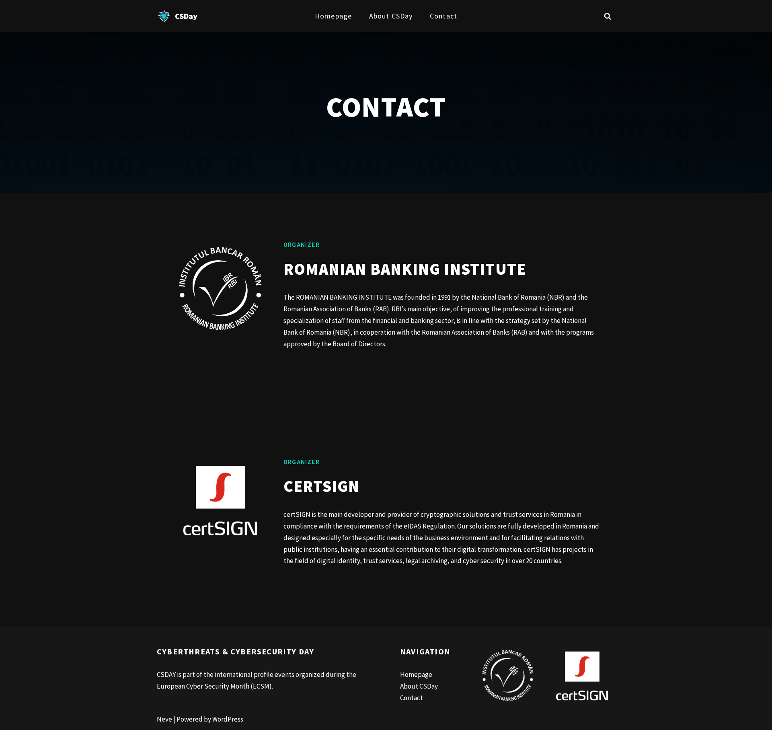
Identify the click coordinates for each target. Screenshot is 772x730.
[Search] (607, 16)
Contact (443, 16)
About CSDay (391, 16)
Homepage (333, 16)
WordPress (227, 719)
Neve (164, 719)
